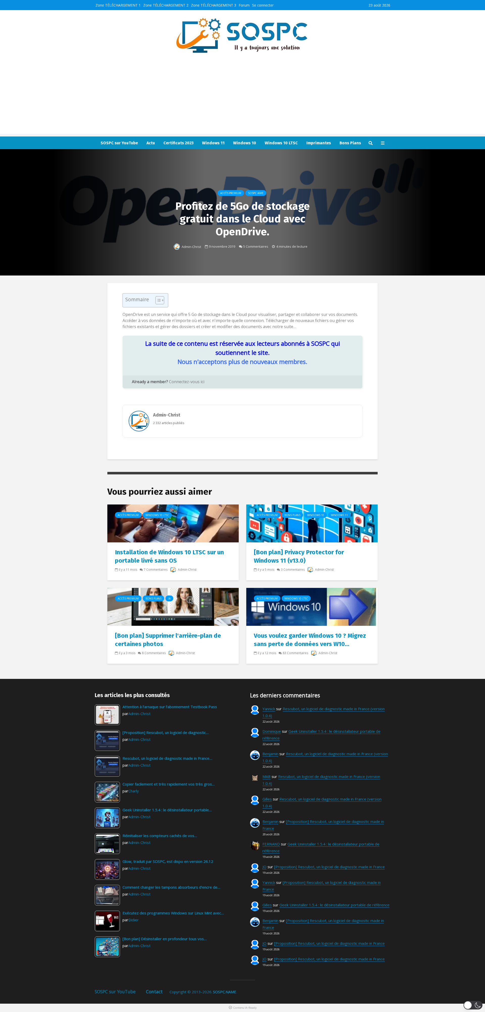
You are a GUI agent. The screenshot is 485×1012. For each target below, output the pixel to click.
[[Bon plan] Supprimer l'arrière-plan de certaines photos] (173, 606)
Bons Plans (350, 143)
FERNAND (271, 843)
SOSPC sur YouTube (119, 143)
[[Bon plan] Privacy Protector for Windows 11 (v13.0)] (312, 523)
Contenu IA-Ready (245, 1007)
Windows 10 (244, 143)
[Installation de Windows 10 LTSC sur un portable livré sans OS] (173, 523)
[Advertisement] (242, 98)
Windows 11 (213, 143)
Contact (154, 991)
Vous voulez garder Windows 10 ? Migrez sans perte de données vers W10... (310, 640)
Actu (151, 143)
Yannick (268, 708)
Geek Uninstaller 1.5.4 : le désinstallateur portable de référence (334, 904)
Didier (133, 919)
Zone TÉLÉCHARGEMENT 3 (213, 5)
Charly (133, 790)
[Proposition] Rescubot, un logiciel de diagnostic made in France (329, 866)
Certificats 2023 (178, 143)
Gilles (267, 798)
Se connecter (263, 5)
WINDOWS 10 (315, 515)
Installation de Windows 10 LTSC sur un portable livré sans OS (169, 556)
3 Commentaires (293, 569)
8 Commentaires (154, 653)
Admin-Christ (191, 246)
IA (169, 598)
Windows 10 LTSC (281, 143)
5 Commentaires (255, 246)
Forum (244, 5)
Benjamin (270, 753)
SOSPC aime (255, 193)
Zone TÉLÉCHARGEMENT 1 (118, 5)
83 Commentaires (295, 653)
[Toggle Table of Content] (157, 300)
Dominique (271, 731)
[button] (473, 1005)
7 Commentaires (155, 569)
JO (264, 866)
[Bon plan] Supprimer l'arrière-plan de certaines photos (168, 640)
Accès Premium (230, 193)
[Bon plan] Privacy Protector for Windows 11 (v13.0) (299, 556)
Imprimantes (318, 143)
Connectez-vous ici (186, 381)
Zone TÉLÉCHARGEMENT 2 (165, 5)
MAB (266, 776)
